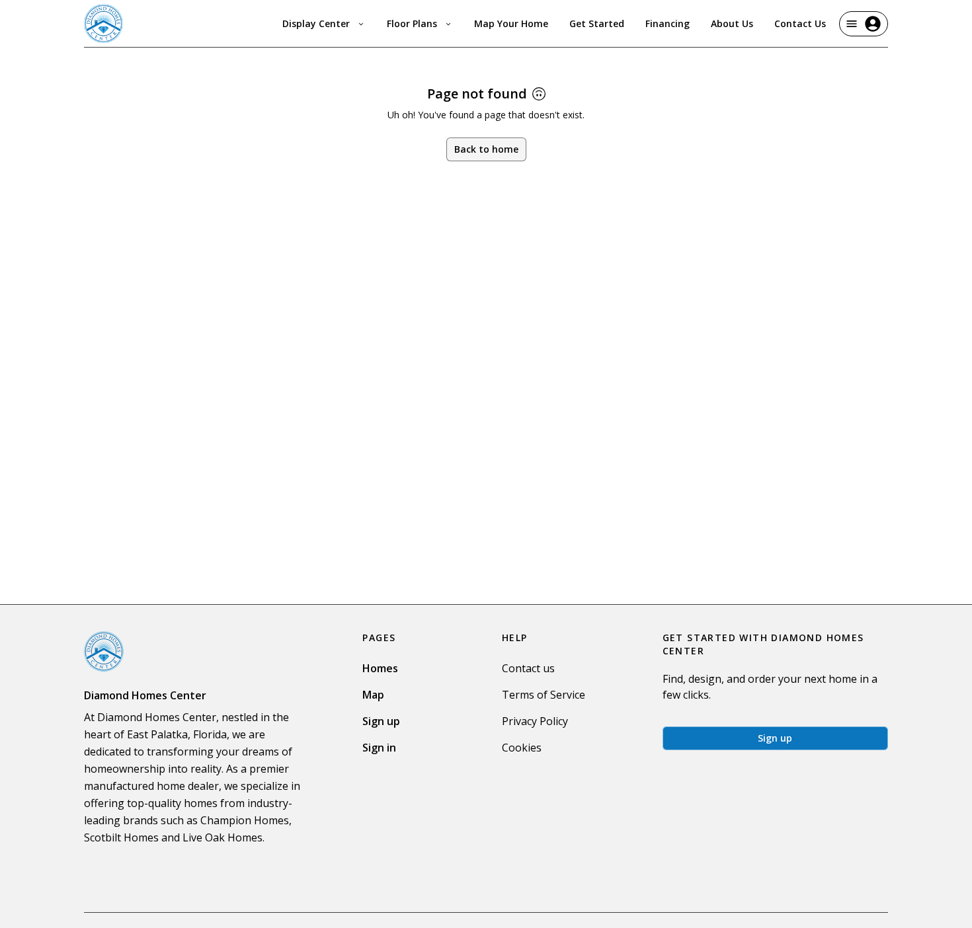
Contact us (528, 668)
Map (373, 694)
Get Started (596, 23)
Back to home (486, 149)
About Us (732, 23)
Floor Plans (412, 23)
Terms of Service (543, 694)
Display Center (316, 23)
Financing (667, 23)
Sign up (381, 721)
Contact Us (800, 23)
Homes (380, 668)
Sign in (379, 747)
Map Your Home (511, 23)
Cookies (522, 747)
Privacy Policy (535, 721)
